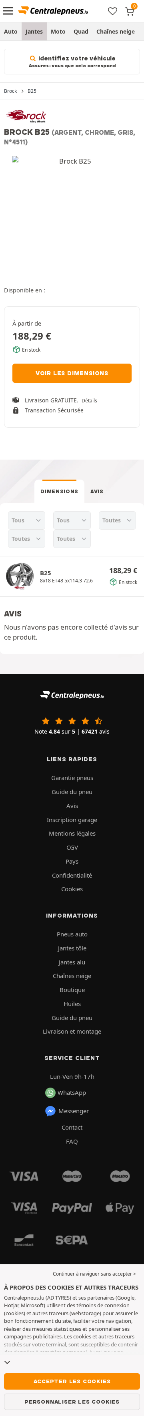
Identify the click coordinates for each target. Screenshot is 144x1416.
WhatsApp (72, 1092)
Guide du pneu (72, 792)
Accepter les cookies (72, 1381)
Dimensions (59, 491)
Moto (58, 31)
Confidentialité (72, 875)
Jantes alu (72, 962)
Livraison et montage (72, 1031)
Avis (97, 491)
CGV (72, 847)
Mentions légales (72, 833)
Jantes (34, 31)
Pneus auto (72, 934)
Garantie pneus (72, 778)
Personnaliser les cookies (72, 1401)
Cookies (72, 889)
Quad (81, 31)
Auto (11, 31)
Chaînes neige (115, 31)
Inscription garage (72, 820)
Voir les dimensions (72, 373)
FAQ (72, 1141)
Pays (72, 861)
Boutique (72, 990)
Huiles (72, 1004)
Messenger (73, 1111)
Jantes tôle (72, 948)
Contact (72, 1127)
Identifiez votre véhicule (72, 61)
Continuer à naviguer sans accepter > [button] (94, 1273)
